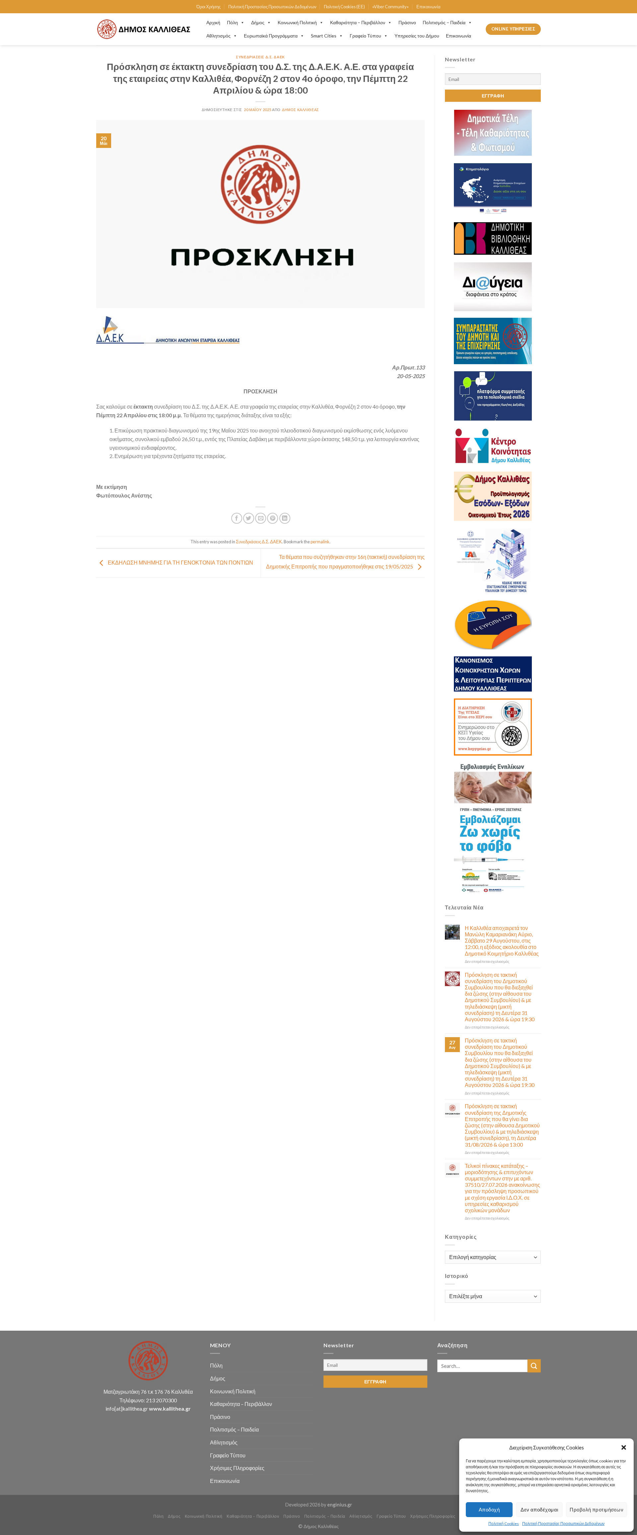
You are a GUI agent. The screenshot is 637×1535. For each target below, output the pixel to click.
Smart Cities (323, 35)
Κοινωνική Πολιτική (297, 22)
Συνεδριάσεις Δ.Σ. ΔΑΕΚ (260, 57)
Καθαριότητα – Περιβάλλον (357, 22)
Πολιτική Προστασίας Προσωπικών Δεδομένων (563, 1523)
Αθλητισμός (218, 35)
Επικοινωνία (428, 6)
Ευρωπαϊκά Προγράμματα (271, 35)
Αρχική (213, 22)
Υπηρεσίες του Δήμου (416, 35)
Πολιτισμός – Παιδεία (444, 22)
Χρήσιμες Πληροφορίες (237, 1468)
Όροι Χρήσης (208, 6)
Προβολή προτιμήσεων (596, 1509)
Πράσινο (407, 22)
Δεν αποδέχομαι (539, 1509)
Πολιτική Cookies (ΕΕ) (344, 6)
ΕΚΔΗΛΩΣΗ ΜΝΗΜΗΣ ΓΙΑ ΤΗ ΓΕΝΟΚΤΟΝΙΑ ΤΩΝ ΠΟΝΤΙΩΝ (180, 562)
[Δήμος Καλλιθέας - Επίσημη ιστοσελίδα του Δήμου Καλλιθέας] (144, 29)
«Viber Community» (390, 6)
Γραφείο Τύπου (365, 35)
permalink (320, 541)
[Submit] (534, 1365)
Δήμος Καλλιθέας (300, 109)
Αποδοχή (489, 1509)
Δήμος (257, 22)
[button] (623, 1447)
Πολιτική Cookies (503, 1523)
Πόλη (232, 22)
